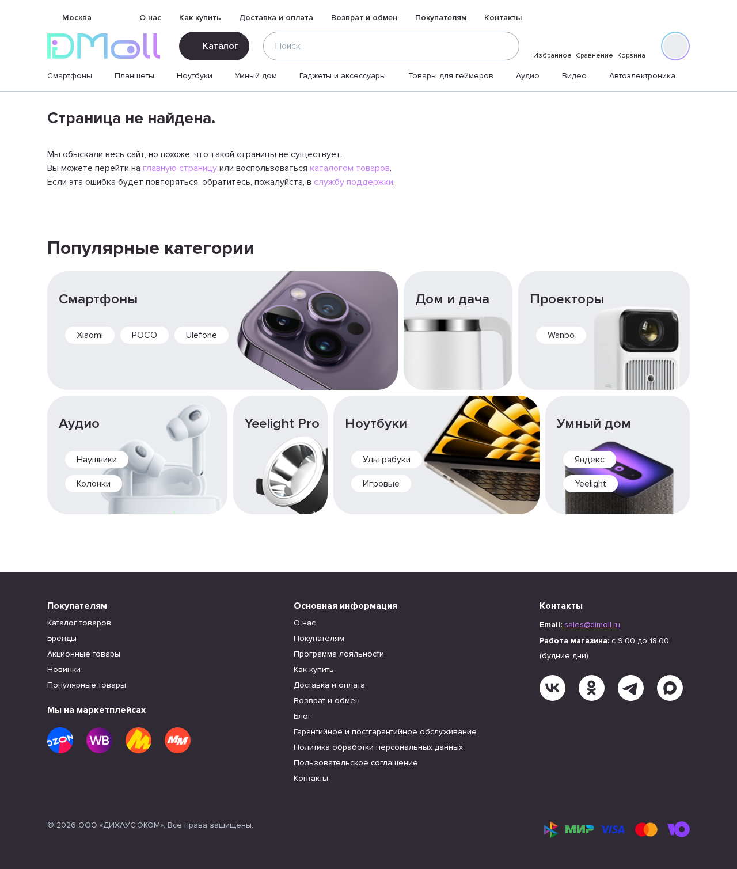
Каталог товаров (79, 623)
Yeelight (590, 483)
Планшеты (134, 76)
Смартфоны (69, 76)
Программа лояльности (339, 654)
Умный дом (256, 76)
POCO (144, 335)
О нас (150, 17)
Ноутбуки (194, 76)
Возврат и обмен (364, 17)
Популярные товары (86, 685)
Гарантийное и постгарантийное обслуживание (385, 732)
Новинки (64, 669)
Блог (302, 716)
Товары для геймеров (450, 76)
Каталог (220, 46)
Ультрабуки (387, 459)
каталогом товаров (350, 168)
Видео (574, 76)
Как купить (200, 17)
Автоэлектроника (642, 76)
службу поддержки (353, 182)
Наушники (97, 459)
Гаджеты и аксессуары (342, 76)
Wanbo (561, 335)
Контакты (503, 17)
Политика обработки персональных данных (378, 747)
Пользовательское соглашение (356, 763)
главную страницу (180, 168)
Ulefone (201, 335)
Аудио (528, 76)
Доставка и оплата (276, 17)
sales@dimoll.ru (592, 624)
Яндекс (590, 459)
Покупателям (440, 17)
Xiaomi (90, 335)
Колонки (94, 483)
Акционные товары (83, 654)
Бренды (62, 638)
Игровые (381, 483)
